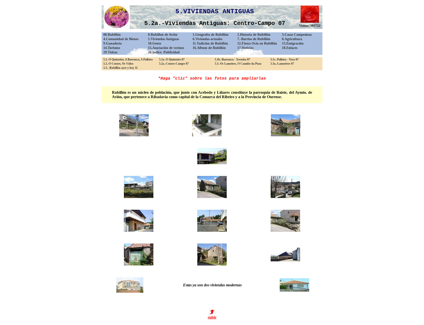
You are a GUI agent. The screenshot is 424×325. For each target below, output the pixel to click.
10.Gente (154, 43)
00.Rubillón (112, 34)
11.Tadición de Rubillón (210, 43)
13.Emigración (293, 43)
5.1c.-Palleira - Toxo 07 (284, 59)
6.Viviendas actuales (207, 39)
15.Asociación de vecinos (166, 48)
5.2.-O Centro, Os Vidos (118, 63)
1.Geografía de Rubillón (210, 34)
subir (212, 317)
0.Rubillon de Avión (162, 34)
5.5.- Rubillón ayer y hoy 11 (120, 68)
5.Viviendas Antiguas (163, 39)
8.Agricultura (292, 39)
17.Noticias (245, 48)
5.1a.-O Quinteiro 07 (172, 59)
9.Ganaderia (112, 43)
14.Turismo (111, 48)
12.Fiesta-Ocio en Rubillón (257, 43)
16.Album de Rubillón (209, 48)
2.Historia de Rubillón (253, 34)
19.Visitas (110, 52)
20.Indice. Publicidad (164, 52)
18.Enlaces (289, 48)
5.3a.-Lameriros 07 (282, 63)
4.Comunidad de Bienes (120, 39)
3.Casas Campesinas (297, 34)
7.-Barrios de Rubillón (253, 39)
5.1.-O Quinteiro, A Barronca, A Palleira (128, 59)
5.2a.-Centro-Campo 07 (174, 63)
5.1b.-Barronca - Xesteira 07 (232, 59)
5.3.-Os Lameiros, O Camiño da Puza (238, 63)
